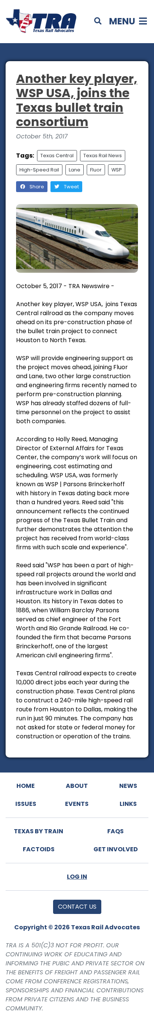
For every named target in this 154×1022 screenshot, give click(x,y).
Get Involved (115, 849)
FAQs (115, 831)
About (77, 786)
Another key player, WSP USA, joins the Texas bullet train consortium (76, 100)
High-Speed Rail (39, 170)
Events (77, 804)
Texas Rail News (102, 155)
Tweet (71, 186)
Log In (77, 876)
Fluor (96, 170)
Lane (74, 170)
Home (25, 786)
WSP (116, 170)
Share (36, 186)
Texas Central (57, 155)
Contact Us (77, 906)
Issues (25, 804)
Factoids (39, 849)
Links (128, 804)
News (128, 786)
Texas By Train (38, 831)
